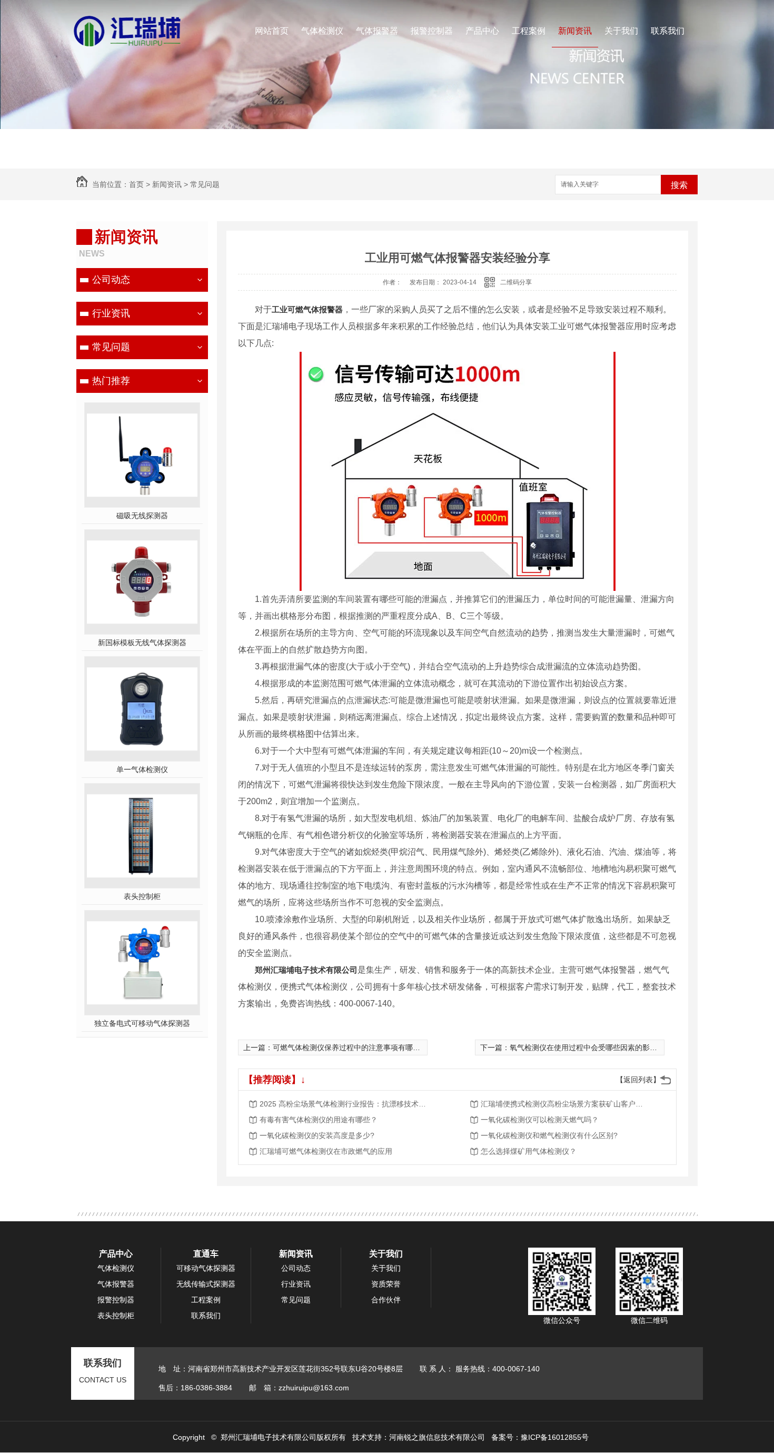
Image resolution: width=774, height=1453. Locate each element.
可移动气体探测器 (205, 1268)
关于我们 (621, 30)
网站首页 (272, 30)
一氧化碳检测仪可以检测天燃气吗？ (540, 1119)
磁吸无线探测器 (142, 515)
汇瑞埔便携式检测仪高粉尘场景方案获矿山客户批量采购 (565, 1104)
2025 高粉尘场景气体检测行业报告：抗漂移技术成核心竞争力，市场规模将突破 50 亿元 (344, 1104)
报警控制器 (432, 30)
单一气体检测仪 (142, 769)
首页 (136, 184)
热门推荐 (111, 380)
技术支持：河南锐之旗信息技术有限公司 (418, 1437)
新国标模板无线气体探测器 (142, 642)
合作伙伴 (386, 1300)
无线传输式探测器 (205, 1284)
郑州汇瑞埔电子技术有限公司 (306, 969)
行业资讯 (111, 313)
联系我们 (667, 30)
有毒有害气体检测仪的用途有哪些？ (319, 1119)
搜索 (679, 185)
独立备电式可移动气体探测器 (142, 1023)
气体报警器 (377, 30)
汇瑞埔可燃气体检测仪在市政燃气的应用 (326, 1151)
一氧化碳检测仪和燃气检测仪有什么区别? (549, 1135)
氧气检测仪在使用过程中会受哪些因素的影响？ (587, 1047)
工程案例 (528, 30)
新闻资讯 (575, 30)
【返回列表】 (638, 1079)
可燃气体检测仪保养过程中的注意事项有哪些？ (350, 1047)
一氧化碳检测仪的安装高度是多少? (317, 1135)
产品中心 (482, 30)
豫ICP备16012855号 (555, 1437)
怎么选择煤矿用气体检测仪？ (529, 1151)
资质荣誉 (386, 1284)
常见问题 (205, 184)
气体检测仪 (322, 30)
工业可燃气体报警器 (307, 309)
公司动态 (111, 279)
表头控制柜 (142, 896)
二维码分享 (516, 282)
